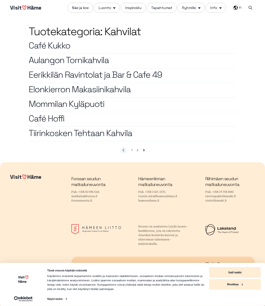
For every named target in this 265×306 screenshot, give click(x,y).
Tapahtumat (161, 7)
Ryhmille (189, 7)
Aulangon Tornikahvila (69, 60)
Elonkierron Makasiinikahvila (80, 89)
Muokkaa (232, 284)
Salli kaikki (235, 272)
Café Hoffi (46, 118)
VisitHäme (25, 7)
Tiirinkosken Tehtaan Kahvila (80, 133)
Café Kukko (49, 45)
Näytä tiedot (55, 298)
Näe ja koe (80, 7)
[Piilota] (113, 7)
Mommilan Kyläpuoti (66, 103)
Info (213, 7)
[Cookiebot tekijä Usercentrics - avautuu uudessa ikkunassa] (23, 299)
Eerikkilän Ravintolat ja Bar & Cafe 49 (95, 74)
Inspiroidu (133, 7)
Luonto (104, 7)
